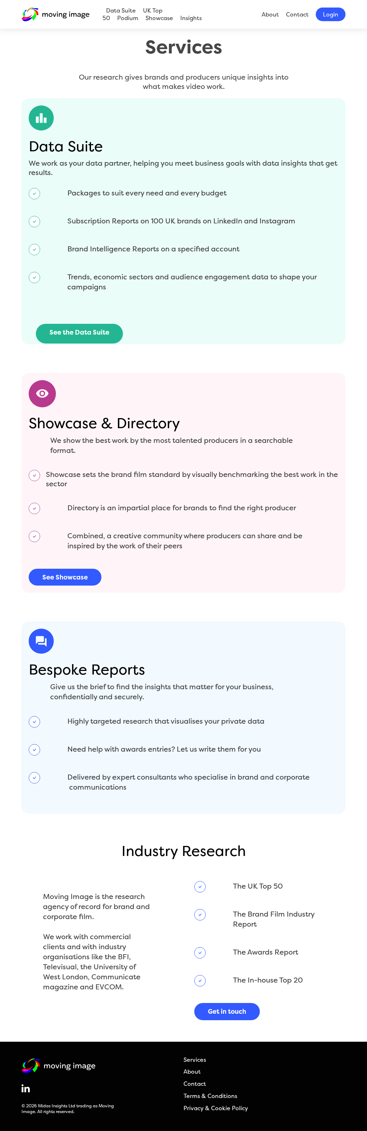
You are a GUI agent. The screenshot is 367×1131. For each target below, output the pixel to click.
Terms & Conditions (210, 1096)
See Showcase (65, 577)
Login (330, 14)
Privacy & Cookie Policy (216, 1108)
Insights (191, 18)
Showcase (159, 18)
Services (195, 1060)
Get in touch (227, 1011)
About (270, 14)
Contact (297, 14)
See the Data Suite (79, 332)
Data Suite (121, 10)
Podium (127, 18)
